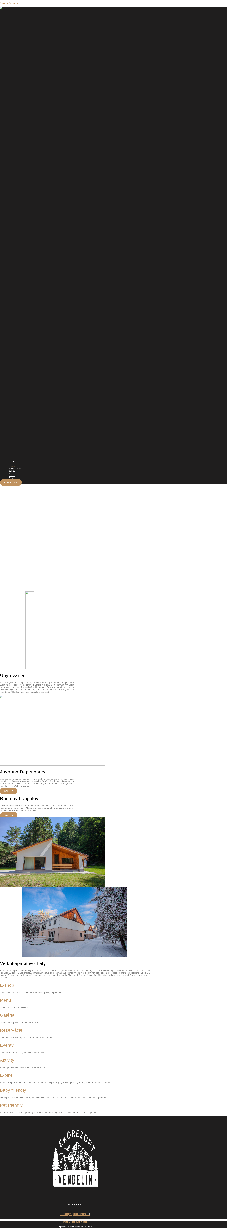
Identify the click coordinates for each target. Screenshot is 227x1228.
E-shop (7, 985)
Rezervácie (11, 1030)
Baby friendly (13, 1090)
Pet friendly (11, 1105)
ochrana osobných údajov (74, 1222)
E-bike (11, 478)
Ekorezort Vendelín (9, 3)
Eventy (7, 1045)
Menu (5, 1000)
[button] (54, 457)
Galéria (7, 1015)
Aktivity (7, 1060)
